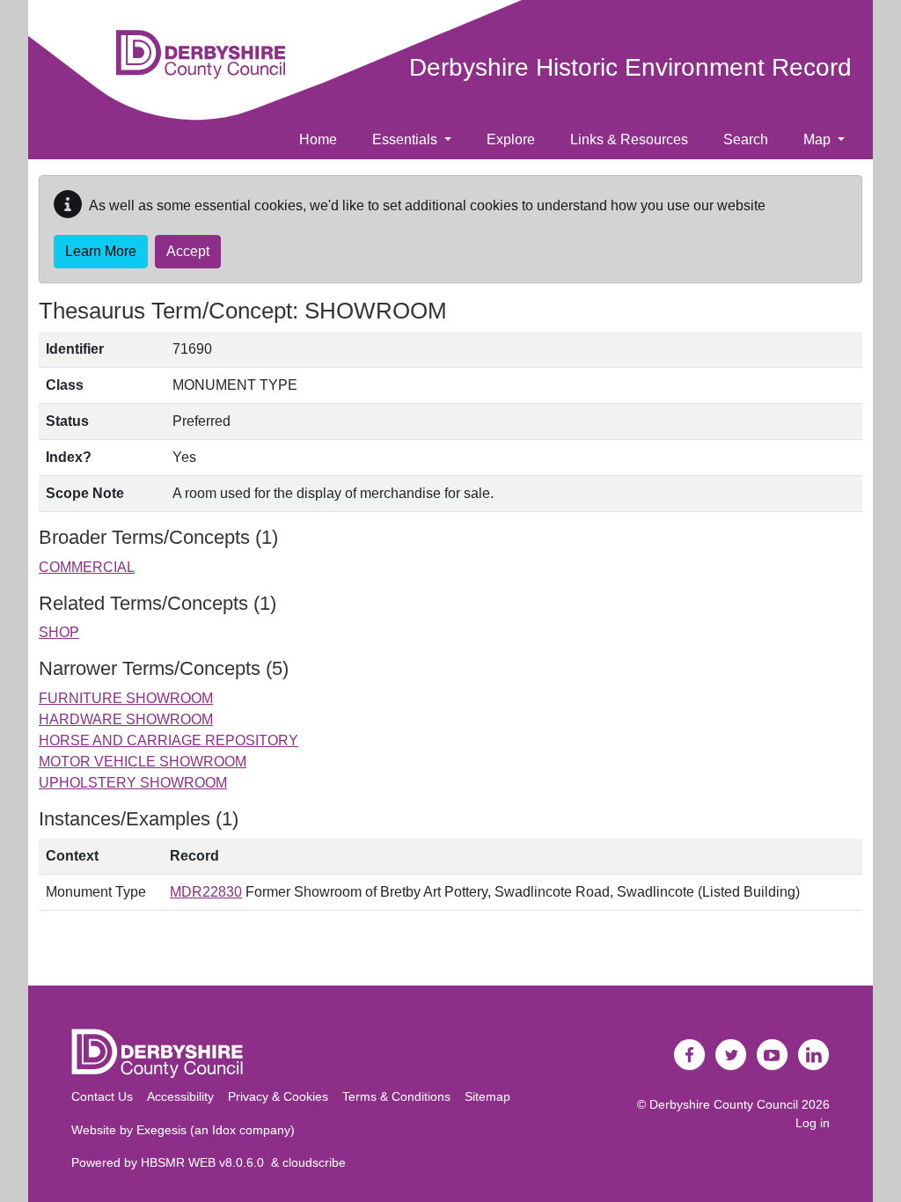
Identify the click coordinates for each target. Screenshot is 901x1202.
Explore (511, 139)
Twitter (731, 1055)
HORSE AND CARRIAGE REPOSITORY (168, 740)
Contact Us (102, 1096)
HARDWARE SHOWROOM (126, 719)
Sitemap (487, 1096)
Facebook (690, 1055)
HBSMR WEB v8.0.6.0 (206, 1162)
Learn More (100, 251)
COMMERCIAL (87, 567)
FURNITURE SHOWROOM (126, 698)
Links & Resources (629, 139)
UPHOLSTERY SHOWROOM (133, 782)
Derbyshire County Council (723, 1104)
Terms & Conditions (396, 1096)
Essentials (406, 139)
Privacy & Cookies (278, 1096)
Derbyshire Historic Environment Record (630, 67)
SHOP (59, 632)
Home (318, 139)
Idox (224, 1130)
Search (745, 139)
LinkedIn (814, 1055)
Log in (812, 1123)
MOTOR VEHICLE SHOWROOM (142, 761)
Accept (187, 251)
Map (818, 139)
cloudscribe (314, 1162)
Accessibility (180, 1096)
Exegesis (161, 1130)
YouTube (772, 1055)
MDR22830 (206, 891)
